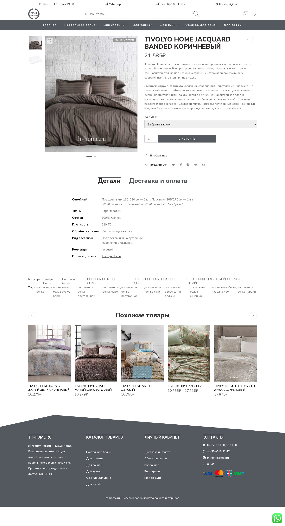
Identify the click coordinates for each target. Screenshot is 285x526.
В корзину (187, 138)
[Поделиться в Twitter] (173, 165)
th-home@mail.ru (230, 4)
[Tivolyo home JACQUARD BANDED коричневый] (35, 43)
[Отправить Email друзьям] (203, 165)
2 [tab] (95, 156)
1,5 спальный (178, 358)
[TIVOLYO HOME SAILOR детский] (142, 353)
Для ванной (142, 25)
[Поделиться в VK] (181, 165)
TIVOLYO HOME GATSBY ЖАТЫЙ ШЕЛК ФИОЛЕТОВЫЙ (48, 388)
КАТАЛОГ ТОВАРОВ (104, 437)
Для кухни (169, 25)
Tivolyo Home (111, 256)
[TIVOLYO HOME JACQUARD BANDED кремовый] (254, 39)
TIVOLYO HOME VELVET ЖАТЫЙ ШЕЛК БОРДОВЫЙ (93, 388)
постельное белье (44, 289)
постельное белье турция (247, 289)
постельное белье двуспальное (86, 291)
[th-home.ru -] (34, 14)
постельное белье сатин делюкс (173, 291)
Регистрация (152, 471)
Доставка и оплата (158, 181)
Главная (50, 25)
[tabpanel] (91, 95)
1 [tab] (89, 156)
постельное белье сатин (153, 289)
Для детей (233, 25)
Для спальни (114, 25)
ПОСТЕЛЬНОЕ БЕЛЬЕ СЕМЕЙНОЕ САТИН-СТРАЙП (215, 281)
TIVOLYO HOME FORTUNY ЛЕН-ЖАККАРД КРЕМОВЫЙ (235, 388)
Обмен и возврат (155, 458)
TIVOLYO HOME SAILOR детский (136, 388)
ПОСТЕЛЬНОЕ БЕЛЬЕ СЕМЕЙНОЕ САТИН (154, 281)
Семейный (178, 375)
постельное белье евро (110, 289)
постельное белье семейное (198, 291)
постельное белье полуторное (129, 291)
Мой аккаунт (152, 478)
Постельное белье (79, 25)
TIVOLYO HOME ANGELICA (185, 386)
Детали (109, 181)
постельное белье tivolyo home (61, 291)
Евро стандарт (178, 364)
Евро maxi (178, 370)
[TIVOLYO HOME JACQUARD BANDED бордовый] (248, 39)
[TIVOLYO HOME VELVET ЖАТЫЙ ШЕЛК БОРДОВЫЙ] (96, 353)
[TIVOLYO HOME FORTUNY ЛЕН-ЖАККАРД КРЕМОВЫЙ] (235, 353)
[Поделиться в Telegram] (188, 165)
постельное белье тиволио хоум (224, 289)
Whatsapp (115, 4)
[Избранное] (50, 41)
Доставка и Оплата (157, 452)
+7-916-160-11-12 (172, 4)
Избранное (151, 465)
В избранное (158, 155)
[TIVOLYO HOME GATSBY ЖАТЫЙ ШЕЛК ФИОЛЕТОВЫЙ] (49, 353)
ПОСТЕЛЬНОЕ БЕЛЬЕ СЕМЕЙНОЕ (101, 281)
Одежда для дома (200, 25)
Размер (150, 117)
